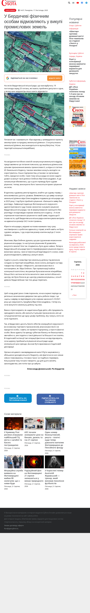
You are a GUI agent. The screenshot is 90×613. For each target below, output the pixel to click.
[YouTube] (78, 3)
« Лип (74, 295)
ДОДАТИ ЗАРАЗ (55, 78)
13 (78, 279)
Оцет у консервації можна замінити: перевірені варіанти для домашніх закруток (77, 66)
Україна (79, 56)
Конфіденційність (11, 528)
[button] (69, 2)
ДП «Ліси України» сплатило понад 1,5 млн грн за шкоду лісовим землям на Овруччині (77, 94)
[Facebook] (82, 3)
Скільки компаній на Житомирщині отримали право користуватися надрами (77, 234)
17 (72, 283)
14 (80, 279)
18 (74, 283)
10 (72, 279)
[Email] (73, 3)
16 (84, 279)
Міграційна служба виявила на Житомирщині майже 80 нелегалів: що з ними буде (13, 477)
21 (80, 283)
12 (76, 279)
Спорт (71, 25)
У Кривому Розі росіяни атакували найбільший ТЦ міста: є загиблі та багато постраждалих (13, 438)
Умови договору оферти (14, 525)
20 (78, 283)
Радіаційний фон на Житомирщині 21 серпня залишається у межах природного (33, 475)
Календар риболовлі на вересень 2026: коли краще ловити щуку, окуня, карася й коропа (77, 247)
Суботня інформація (77, 81)
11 (74, 279)
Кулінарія (73, 53)
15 (82, 279)
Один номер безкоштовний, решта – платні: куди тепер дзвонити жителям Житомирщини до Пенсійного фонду (54, 440)
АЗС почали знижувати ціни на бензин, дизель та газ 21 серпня (33, 436)
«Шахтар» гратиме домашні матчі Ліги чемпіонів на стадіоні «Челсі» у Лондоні (76, 38)
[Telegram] (86, 3)
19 (76, 283)
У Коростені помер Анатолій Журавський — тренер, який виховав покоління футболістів (54, 477)
